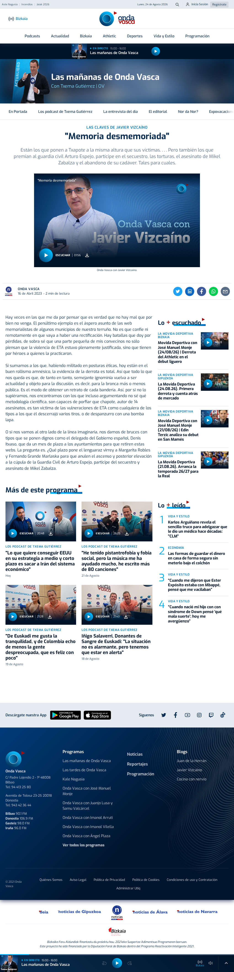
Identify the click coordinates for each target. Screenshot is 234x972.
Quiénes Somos (51, 880)
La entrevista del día (120, 111)
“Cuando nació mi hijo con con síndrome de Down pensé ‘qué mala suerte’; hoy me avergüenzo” (195, 614)
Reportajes (137, 764)
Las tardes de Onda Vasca (84, 770)
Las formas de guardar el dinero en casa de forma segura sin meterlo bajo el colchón (196, 558)
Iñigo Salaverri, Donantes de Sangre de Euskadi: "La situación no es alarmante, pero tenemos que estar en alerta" (116, 644)
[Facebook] (201, 291)
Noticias (135, 754)
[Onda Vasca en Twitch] (211, 715)
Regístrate (219, 4)
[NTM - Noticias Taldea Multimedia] (117, 912)
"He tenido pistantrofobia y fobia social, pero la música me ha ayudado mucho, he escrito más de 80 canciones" (117, 561)
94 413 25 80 (21, 787)
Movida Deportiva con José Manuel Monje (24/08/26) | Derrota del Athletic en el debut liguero (177, 352)
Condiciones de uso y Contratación (192, 880)
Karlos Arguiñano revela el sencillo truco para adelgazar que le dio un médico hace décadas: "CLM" (197, 529)
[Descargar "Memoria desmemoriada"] (87, 255)
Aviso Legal (78, 880)
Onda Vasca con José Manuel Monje (87, 791)
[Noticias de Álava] (150, 911)
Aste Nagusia (10, 4)
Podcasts (32, 36)
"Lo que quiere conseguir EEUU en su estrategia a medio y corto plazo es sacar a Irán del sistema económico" (40, 561)
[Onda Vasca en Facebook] (175, 715)
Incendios (27, 4)
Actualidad (60, 36)
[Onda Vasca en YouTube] (187, 715)
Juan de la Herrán (191, 760)
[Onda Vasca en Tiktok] (223, 715)
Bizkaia (86, 36)
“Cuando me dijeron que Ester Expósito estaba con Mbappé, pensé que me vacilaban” (194, 585)
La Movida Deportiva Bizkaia (175, 335)
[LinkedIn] (189, 291)
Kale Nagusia (74, 779)
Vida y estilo (179, 516)
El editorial (158, 111)
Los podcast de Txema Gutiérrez (65, 111)
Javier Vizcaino (189, 770)
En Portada (18, 111)
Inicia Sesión (199, 4)
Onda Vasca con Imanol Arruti (88, 817)
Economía (176, 548)
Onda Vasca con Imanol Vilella (88, 826)
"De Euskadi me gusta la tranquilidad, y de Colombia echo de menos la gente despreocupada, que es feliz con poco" (40, 647)
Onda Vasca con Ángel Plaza (86, 836)
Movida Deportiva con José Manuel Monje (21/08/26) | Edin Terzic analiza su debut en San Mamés (178, 430)
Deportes (135, 36)
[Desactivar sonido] (211, 963)
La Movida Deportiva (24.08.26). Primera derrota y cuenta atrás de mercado (178, 391)
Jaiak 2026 (43, 4)
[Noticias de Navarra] (197, 911)
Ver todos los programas (83, 845)
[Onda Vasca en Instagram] (199, 715)
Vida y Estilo (164, 36)
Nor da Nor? (188, 111)
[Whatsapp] (213, 291)
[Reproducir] (155, 51)
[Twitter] (177, 291)
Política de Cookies (146, 880)
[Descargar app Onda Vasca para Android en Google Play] (65, 714)
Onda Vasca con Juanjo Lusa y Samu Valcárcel (88, 806)
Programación (197, 36)
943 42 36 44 (21, 805)
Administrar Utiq (128, 888)
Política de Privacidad (109, 880)
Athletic (109, 36)
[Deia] (44, 911)
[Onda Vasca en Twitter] (164, 715)
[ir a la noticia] (40, 521)
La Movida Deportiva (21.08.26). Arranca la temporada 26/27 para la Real (178, 469)
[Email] (225, 291)
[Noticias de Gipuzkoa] (79, 911)
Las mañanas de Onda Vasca (114, 52)
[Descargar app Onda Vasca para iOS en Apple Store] (97, 714)
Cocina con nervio (191, 779)
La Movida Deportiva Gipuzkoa (175, 376)
